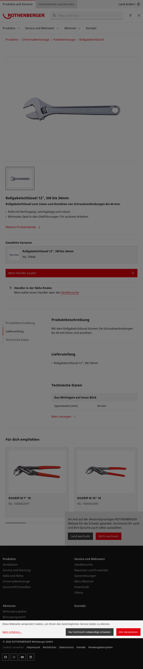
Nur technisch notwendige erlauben (89, 632)
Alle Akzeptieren (128, 632)
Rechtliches (49, 647)
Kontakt (81, 647)
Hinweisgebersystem (100, 647)
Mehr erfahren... (12, 632)
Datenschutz (66, 647)
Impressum (33, 647)
